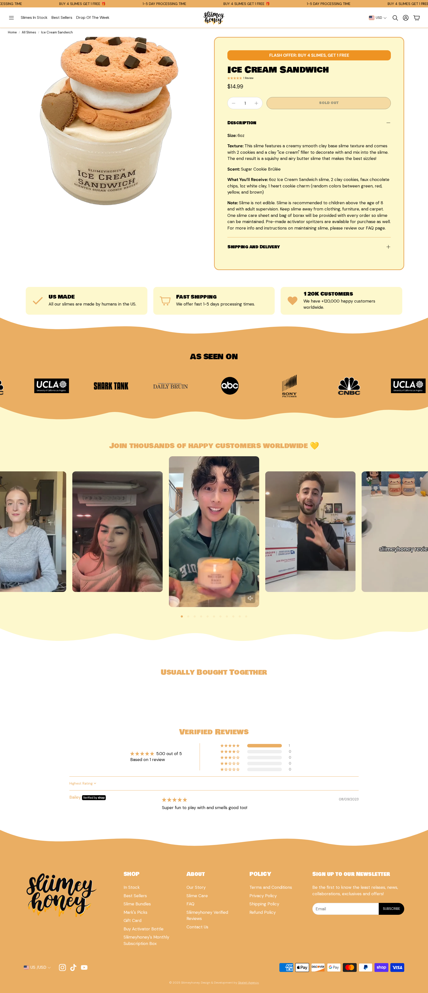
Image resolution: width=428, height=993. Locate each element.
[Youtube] (84, 967)
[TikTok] (73, 967)
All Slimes (29, 32)
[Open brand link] (43, 386)
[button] (11, 18)
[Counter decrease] (233, 103)
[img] (174, 799)
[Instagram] (62, 967)
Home (12, 32)
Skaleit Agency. (248, 983)
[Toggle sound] (250, 598)
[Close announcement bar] (423, 3)
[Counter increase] (256, 103)
